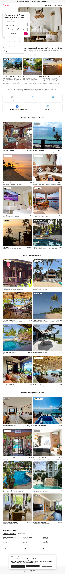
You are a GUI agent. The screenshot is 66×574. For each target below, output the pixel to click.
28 (16, 49)
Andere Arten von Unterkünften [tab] (9, 533)
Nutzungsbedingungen (36, 571)
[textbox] (10, 30)
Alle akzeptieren (17, 566)
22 (19, 46)
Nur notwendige (32, 566)
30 (21, 49)
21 (16, 46)
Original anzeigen (44, 1)
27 (14, 49)
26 (11, 49)
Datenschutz (27, 571)
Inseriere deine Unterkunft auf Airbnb (53, 5)
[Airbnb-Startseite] (6, 5)
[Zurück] (30, 55)
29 (19, 49)
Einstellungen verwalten (47, 566)
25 (9, 49)
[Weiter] (35, 55)
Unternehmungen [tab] (21, 533)
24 (6, 49)
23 (21, 46)
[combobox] (16, 25)
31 (6, 51)
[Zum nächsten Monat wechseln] (21, 33)
